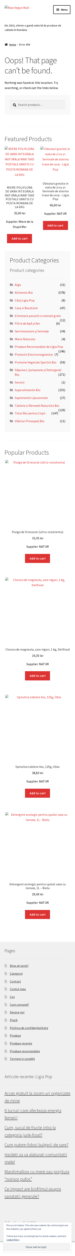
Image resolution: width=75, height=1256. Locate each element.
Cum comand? (19, 1005)
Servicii (19, 382)
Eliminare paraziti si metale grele (38, 316)
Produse (15, 1035)
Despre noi (17, 1012)
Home (12, 44)
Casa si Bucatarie (26, 308)
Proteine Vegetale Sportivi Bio (35, 362)
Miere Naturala (25, 339)
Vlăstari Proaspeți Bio (29, 421)
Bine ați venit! (19, 966)
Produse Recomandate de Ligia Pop (39, 347)
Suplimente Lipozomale (31, 398)
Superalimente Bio (27, 390)
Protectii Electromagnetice (34, 354)
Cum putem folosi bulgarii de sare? (36, 1145)
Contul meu (18, 989)
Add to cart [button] (20, 238)
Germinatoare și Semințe (32, 331)
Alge (18, 285)
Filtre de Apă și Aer (27, 323)
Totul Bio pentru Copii (30, 413)
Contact (15, 981)
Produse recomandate (25, 1051)
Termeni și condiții (22, 1059)
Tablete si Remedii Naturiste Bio (37, 406)
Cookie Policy (13, 1239)
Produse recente (21, 1043)
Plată (13, 1020)
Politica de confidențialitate (29, 1028)
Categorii (16, 974)
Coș (12, 997)
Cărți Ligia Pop (25, 300)
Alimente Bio (24, 292)
